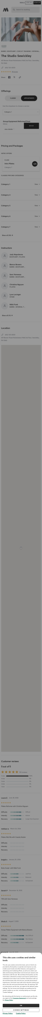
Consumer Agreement (19, 998)
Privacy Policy (9, 1000)
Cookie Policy (21, 1013)
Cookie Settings (21, 1010)
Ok (21, 1005)
